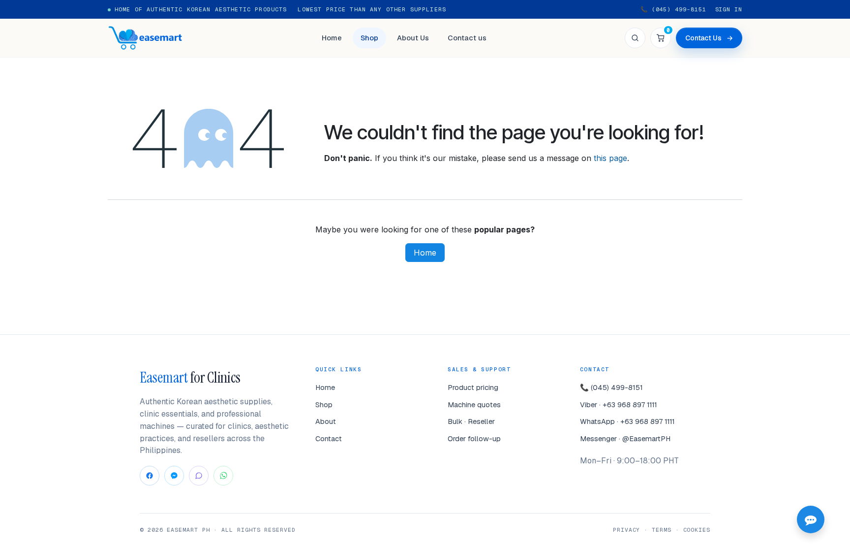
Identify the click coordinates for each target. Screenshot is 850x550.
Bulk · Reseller (471, 421)
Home (332, 37)
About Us (413, 37)
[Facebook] (149, 475)
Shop (369, 37)
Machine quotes (474, 404)
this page (610, 158)
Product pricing (473, 387)
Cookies (696, 529)
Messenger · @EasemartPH (625, 438)
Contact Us (709, 37)
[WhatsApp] (223, 475)
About (325, 421)
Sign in (728, 9)
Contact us (467, 37)
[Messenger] (174, 475)
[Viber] (199, 475)
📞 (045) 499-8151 (673, 9)
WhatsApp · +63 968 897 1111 (627, 421)
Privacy (626, 529)
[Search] (635, 38)
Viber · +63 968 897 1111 (618, 404)
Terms (661, 529)
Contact (328, 438)
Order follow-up (474, 438)
